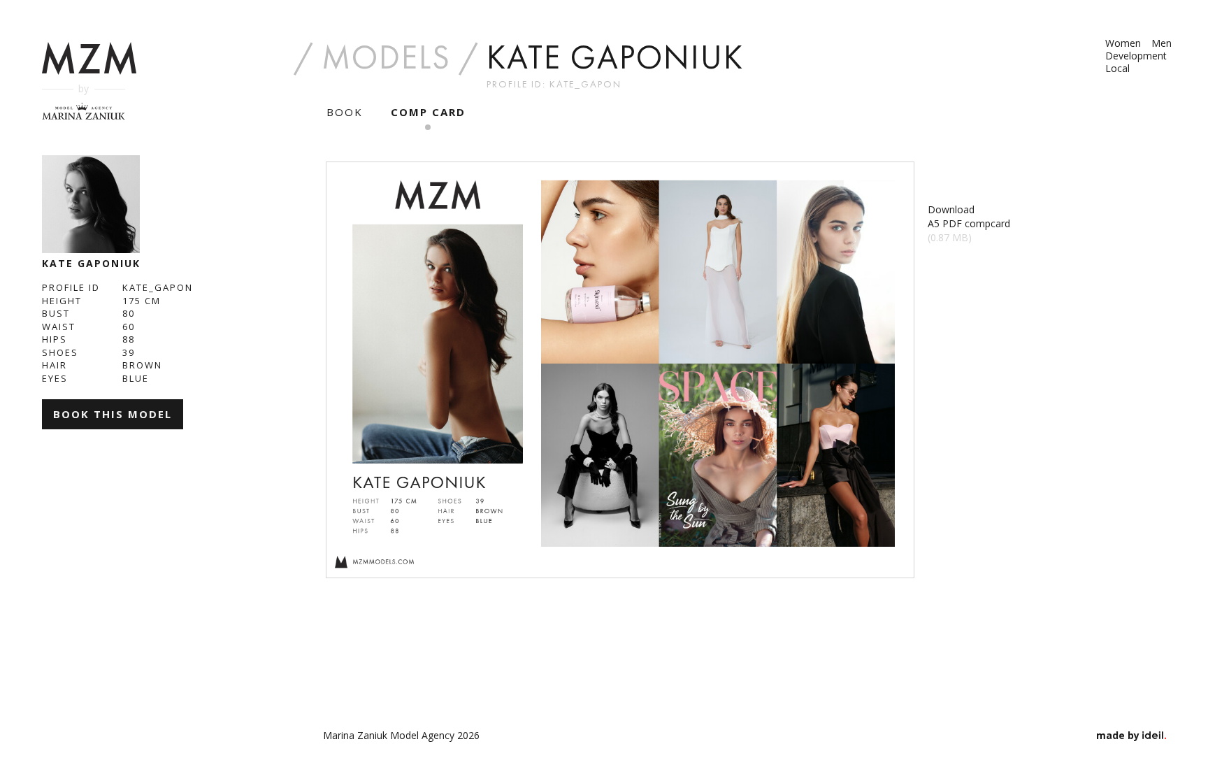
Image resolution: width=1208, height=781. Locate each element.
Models (386, 57)
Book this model (112, 414)
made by (1119, 735)
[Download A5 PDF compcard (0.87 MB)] (620, 370)
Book (344, 112)
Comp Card (428, 112)
